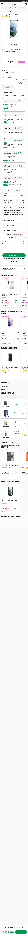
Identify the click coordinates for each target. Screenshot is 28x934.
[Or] (9, 72)
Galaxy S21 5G (6, 406)
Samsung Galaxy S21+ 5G (7, 11)
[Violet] (12, 72)
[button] (19, 41)
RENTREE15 (20, 61)
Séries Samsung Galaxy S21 (7, 519)
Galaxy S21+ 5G (6, 437)
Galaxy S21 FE (6, 416)
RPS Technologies (15, 234)
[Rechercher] (25, 7)
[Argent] (3, 72)
